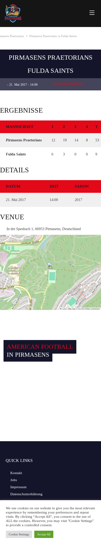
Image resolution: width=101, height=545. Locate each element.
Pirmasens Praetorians (51, 57)
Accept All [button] (43, 534)
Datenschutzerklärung (26, 494)
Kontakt (16, 473)
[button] (51, 267)
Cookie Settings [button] (19, 534)
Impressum (18, 487)
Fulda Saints (50, 70)
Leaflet (64, 308)
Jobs (13, 480)
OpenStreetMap (84, 308)
